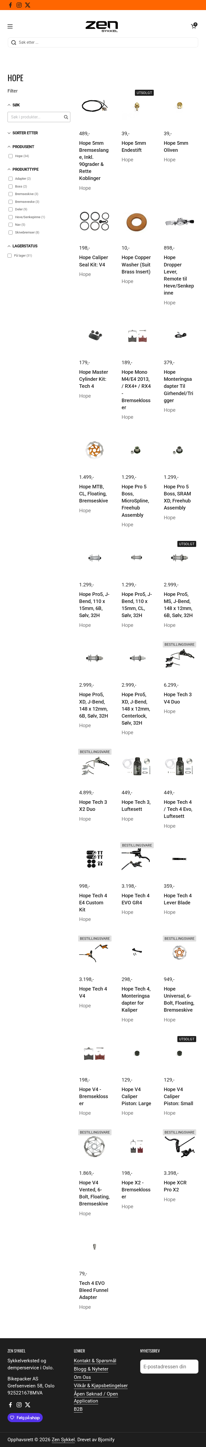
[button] (193, 26)
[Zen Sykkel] (102, 26)
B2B (78, 1409)
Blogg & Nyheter (91, 1369)
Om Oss (82, 1377)
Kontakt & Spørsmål (95, 1361)
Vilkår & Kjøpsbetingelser (101, 1385)
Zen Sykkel (63, 1439)
